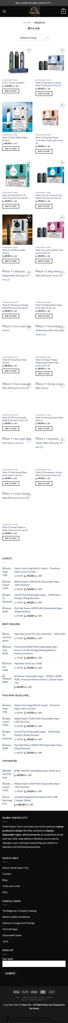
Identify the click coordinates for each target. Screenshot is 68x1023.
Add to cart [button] (11, 91)
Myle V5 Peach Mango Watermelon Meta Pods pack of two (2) (47, 363)
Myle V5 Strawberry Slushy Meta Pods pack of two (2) (49, 473)
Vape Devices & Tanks (33, 997)
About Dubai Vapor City (15, 867)
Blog (4, 879)
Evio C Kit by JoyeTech (13, 82)
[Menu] (4, 11)
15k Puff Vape (10, 929)
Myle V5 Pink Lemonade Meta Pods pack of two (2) (15, 419)
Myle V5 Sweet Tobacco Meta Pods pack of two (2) (15, 528)
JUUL (5, 941)
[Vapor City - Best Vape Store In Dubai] (34, 11)
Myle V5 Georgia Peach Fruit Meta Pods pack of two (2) (49, 140)
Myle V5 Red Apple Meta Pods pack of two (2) (14, 473)
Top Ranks (34, 1008)
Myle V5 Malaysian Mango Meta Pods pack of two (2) (15, 306)
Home (27, 22)
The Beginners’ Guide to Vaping (19, 910)
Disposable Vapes (12, 935)
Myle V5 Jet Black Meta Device (13, 251)
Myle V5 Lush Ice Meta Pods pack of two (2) (49, 251)
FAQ (4, 892)
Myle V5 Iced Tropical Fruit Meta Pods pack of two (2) (49, 196)
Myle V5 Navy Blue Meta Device (14, 361)
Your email (7, 958)
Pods (49, 997)
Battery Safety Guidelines (16, 916)
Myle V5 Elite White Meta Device (15, 139)
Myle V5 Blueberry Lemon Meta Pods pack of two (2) (48, 84)
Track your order (11, 885)
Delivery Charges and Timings (18, 922)
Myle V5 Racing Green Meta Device (49, 419)
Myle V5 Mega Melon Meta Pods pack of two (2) (49, 306)
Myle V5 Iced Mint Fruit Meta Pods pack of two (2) (15, 196)
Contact (6, 873)
